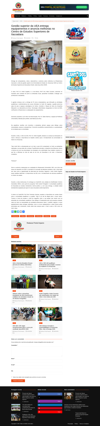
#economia (30, 216)
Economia (51, 16)
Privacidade (70, 423)
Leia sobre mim (70, 164)
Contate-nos (59, 16)
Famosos (45, 16)
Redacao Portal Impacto (18, 38)
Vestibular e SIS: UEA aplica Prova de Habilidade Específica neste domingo (28, 416)
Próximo (57, 236)
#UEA (54, 216)
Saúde (40, 16)
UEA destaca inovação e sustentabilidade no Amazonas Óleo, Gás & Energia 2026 (48, 327)
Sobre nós (17, 16)
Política (30, 16)
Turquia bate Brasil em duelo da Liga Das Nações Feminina (81, 414)
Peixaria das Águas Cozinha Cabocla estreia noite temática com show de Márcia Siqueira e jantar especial (29, 396)
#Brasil (23, 216)
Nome (13, 358)
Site (12, 370)
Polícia (35, 16)
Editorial (24, 16)
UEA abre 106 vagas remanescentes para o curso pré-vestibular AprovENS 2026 (23, 327)
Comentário (14, 345)
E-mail (13, 364)
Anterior (16, 236)
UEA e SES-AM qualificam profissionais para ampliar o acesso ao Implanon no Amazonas (49, 264)
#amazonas (15, 216)
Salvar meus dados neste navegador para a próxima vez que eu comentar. (29, 377)
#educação (39, 216)
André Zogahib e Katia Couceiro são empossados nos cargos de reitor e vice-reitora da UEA (48, 295)
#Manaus (47, 216)
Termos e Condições (84, 423)
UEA (37, 38)
